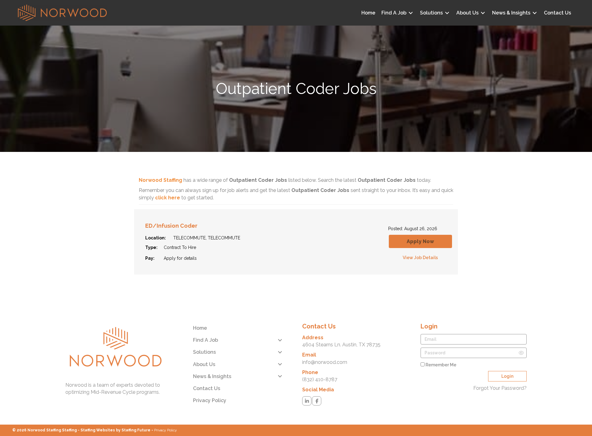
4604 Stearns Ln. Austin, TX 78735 (341, 345)
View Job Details (420, 257)
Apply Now (420, 241)
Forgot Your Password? (500, 388)
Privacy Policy (165, 430)
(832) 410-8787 (319, 379)
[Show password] (521, 353)
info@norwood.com (324, 362)
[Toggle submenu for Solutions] (447, 12)
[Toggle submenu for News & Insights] (534, 12)
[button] (306, 400)
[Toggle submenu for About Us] (483, 12)
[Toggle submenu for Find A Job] (410, 12)
